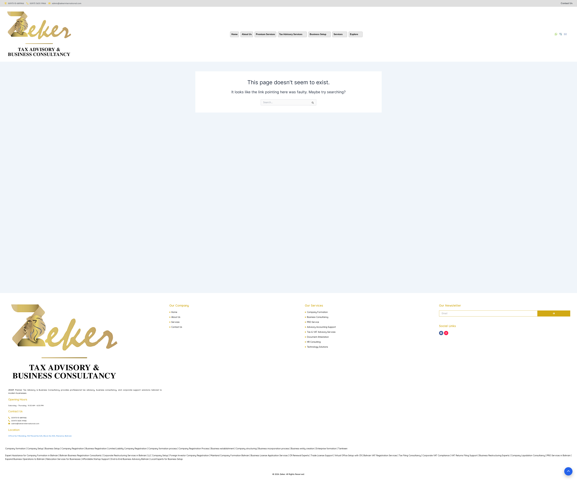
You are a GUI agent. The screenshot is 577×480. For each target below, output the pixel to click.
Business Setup (318, 34)
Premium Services (265, 34)
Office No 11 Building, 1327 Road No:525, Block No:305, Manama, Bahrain (40, 436)
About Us (247, 34)
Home (234, 34)
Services (338, 34)
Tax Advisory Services (290, 34)
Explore (354, 34)
